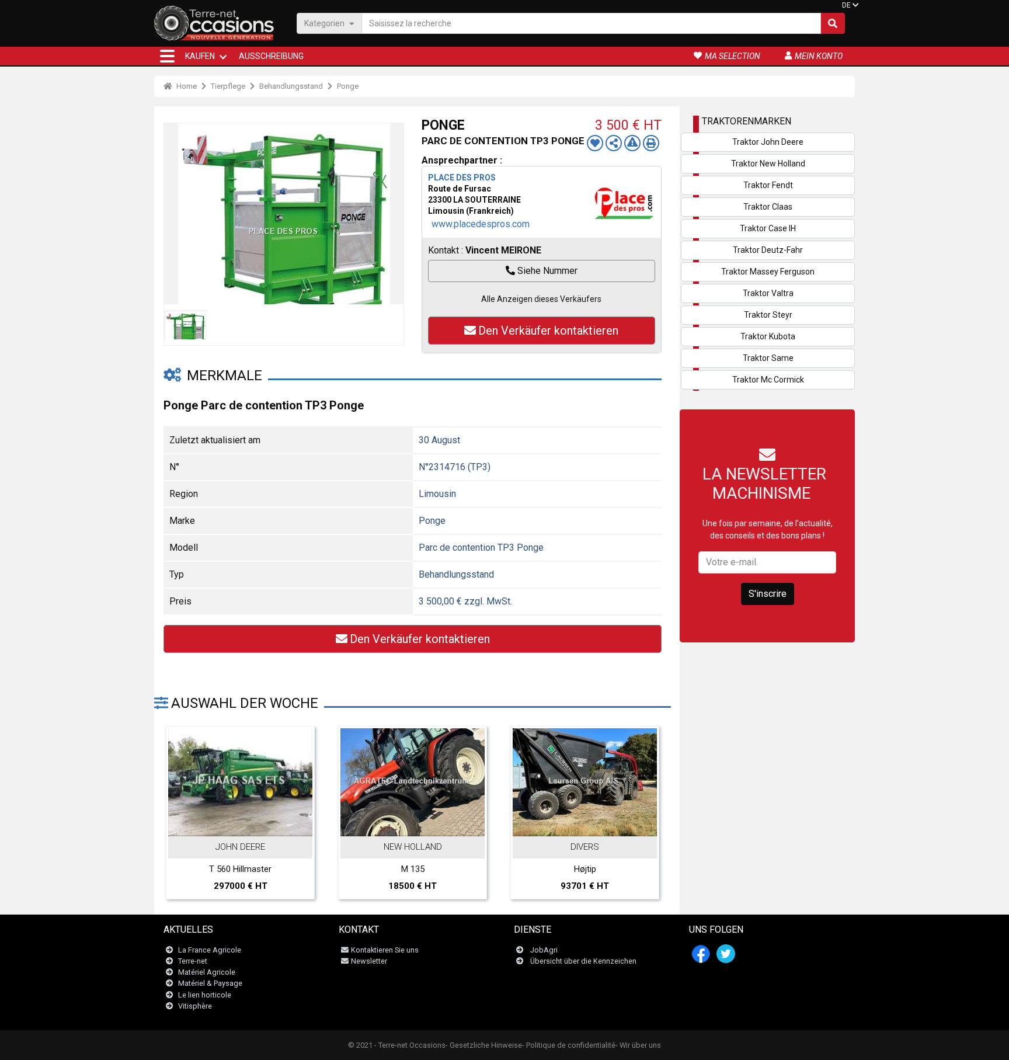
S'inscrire (768, 593)
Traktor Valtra (768, 293)
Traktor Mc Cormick (768, 379)
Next (646, 779)
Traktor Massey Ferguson (768, 271)
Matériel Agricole (206, 972)
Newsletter (369, 961)
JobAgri (544, 950)
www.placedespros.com (481, 224)
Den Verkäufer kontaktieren (548, 331)
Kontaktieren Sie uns (385, 950)
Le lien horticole (204, 995)
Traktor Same (768, 358)
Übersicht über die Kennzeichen (583, 961)
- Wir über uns (638, 1045)
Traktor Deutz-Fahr (768, 250)
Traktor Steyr (768, 314)
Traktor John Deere (767, 142)
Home (186, 86)
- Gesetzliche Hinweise (484, 1045)
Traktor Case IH (768, 228)
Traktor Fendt (768, 185)
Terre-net (192, 961)
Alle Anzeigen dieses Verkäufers (541, 299)
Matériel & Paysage (210, 983)
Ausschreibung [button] (271, 56)
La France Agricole (209, 950)
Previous (178, 779)
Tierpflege (228, 86)
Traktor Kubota (767, 336)
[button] (167, 56)
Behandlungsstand (291, 86)
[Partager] (614, 143)
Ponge (348, 86)
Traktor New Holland (768, 163)
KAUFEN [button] (200, 56)
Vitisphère (195, 1006)
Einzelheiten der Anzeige (246, 824)
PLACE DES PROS (462, 177)
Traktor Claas (767, 206)
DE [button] (846, 5)
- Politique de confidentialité (568, 1045)
